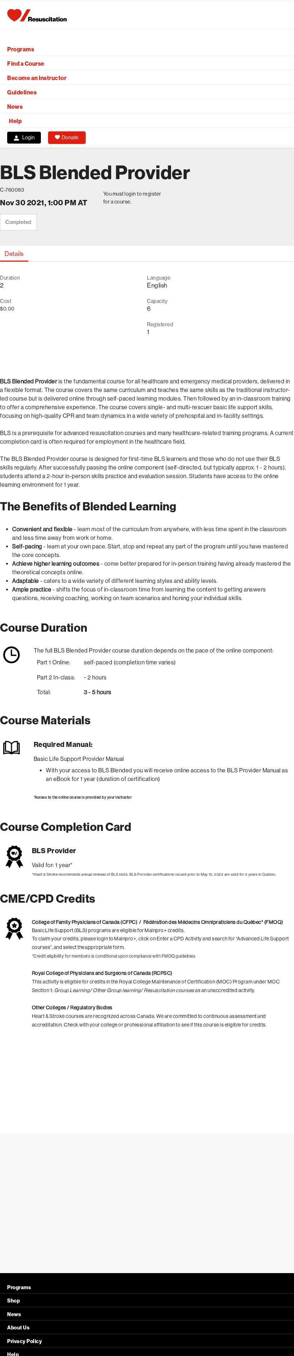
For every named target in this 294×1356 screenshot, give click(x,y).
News (15, 106)
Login (28, 137)
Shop (13, 1301)
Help (15, 121)
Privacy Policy (24, 1341)
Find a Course (25, 63)
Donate (70, 137)
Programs (20, 49)
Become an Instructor (36, 78)
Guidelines (22, 92)
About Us (18, 1328)
